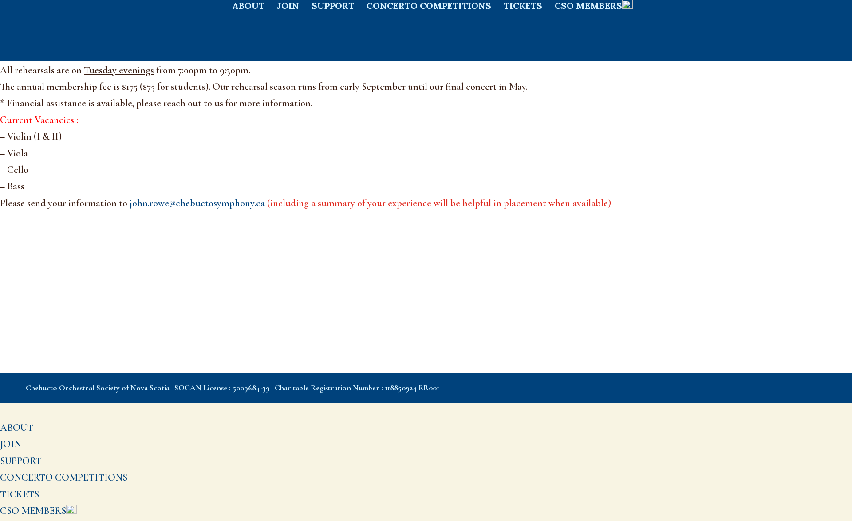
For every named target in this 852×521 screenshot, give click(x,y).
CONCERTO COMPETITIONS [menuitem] (63, 477)
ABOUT (248, 7)
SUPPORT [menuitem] (21, 461)
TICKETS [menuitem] (19, 494)
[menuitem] (38, 511)
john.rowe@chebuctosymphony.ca (370, 203)
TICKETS (523, 7)
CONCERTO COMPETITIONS (429, 7)
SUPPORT (333, 7)
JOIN (288, 7)
